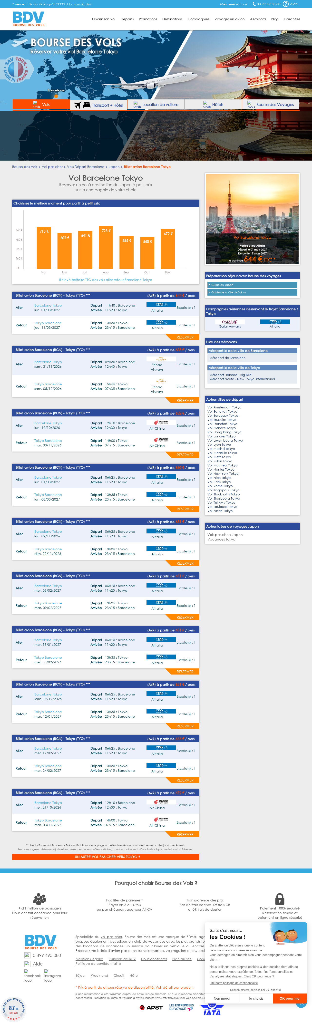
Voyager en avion (229, 19)
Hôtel (134, 975)
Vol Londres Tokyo (221, 436)
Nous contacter (154, 958)
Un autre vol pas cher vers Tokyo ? (107, 856)
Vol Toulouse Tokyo (222, 507)
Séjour (81, 975)
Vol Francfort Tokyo (222, 424)
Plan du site (182, 958)
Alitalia (275, 326)
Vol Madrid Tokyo (221, 449)
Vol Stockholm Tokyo (223, 494)
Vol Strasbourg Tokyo (223, 498)
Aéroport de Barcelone (227, 358)
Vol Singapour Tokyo (223, 490)
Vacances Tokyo (221, 539)
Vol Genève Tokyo (221, 428)
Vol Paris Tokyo (219, 482)
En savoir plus (80, 4)
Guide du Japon (222, 285)
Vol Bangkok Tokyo (222, 411)
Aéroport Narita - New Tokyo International (242, 379)
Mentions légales (89, 958)
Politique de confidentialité (98, 963)
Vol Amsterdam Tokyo (224, 407)
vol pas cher (111, 936)
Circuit (119, 975)
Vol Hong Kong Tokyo (224, 432)
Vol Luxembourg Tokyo (225, 440)
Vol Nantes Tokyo (220, 469)
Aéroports (258, 19)
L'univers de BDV (122, 958)
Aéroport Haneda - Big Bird (231, 375)
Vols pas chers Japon (225, 534)
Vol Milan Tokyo (219, 461)
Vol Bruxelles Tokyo (221, 420)
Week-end (99, 975)
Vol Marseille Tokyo (222, 453)
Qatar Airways (230, 326)
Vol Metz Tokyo (219, 457)
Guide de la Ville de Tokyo (228, 292)
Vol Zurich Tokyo (220, 511)
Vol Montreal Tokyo (222, 465)
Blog (274, 19)
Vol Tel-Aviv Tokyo (221, 503)
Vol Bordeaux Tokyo (222, 416)
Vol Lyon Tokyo (219, 445)
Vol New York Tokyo (223, 474)
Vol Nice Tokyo (219, 478)
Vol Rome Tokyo (220, 486)
